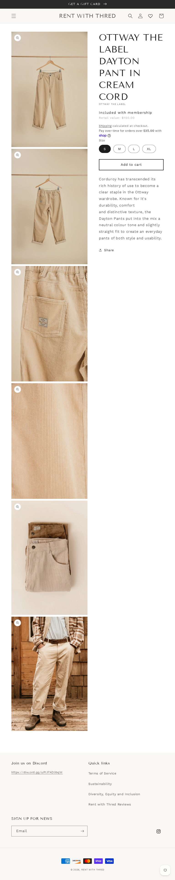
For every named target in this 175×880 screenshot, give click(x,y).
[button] (14, 16)
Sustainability (100, 784)
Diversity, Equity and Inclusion (114, 794)
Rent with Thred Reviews (109, 804)
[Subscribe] (82, 831)
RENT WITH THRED (93, 869)
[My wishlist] (150, 16)
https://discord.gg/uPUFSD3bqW (37, 772)
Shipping (105, 125)
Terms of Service (102, 773)
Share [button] (109, 250)
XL (149, 149)
